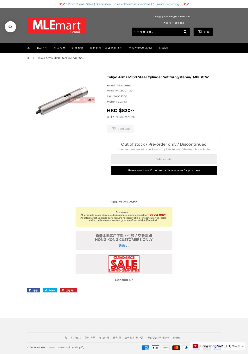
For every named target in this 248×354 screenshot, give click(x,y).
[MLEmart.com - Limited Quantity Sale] (124, 272)
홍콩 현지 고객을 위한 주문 (106, 48)
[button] (217, 346)
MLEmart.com (46, 347)
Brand (163, 48)
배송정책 (77, 48)
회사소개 (41, 48)
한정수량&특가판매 (141, 48)
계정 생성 (179, 23)
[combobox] (161, 32)
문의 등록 (59, 48)
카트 (206, 31)
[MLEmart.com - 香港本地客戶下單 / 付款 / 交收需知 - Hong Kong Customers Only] (124, 249)
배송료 (120, 116)
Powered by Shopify (71, 347)
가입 (166, 23)
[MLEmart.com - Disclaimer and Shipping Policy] (124, 225)
